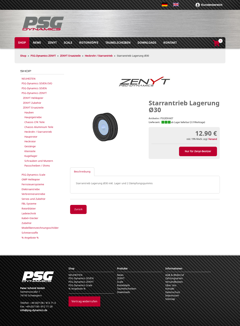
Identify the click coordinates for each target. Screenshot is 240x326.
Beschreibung (82, 172)
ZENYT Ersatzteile (70, 56)
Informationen (173, 268)
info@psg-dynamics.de (33, 310)
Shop (23, 56)
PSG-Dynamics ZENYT (43, 56)
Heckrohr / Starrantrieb (99, 56)
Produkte (122, 268)
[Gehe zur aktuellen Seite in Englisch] (176, 4)
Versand (212, 139)
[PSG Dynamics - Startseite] (43, 23)
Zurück (78, 209)
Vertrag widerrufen (84, 301)
